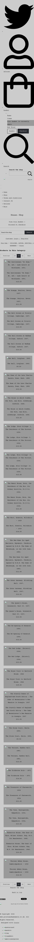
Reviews (7, 204)
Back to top (17, 892)
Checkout (23, 131)
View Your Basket (16, 222)
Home (5, 192)
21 (22, 256)
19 (15, 256)
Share (12, 903)
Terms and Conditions (13, 198)
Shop (5, 195)
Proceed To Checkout (17, 225)
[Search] (30, 173)
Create (16, 923)
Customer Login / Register (17, 239)
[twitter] (19, 31)
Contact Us (8, 201)
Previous (6, 256)
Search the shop (17, 888)
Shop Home (4, 243)
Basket (12, 131)
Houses (21, 246)
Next (29, 256)
